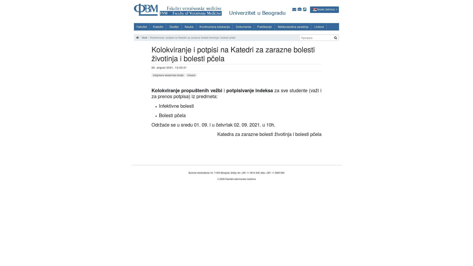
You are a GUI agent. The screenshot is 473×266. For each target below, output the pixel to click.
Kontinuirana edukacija (215, 27)
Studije (174, 27)
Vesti (144, 37)
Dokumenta (243, 27)
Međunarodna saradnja (293, 27)
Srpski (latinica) (326, 9)
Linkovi (319, 27)
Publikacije (264, 27)
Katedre (158, 27)
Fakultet (142, 27)
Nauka (189, 27)
